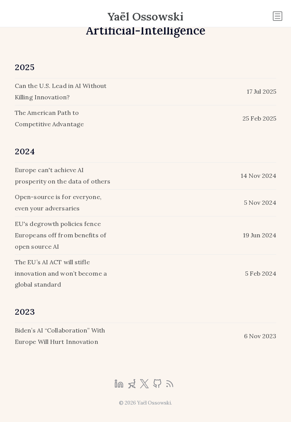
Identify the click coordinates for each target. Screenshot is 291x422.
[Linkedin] (119, 386)
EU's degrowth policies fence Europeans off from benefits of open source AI (60, 235)
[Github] (158, 386)
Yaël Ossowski (145, 16)
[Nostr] (132, 386)
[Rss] (169, 386)
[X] (145, 386)
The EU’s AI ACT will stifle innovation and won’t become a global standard (61, 273)
